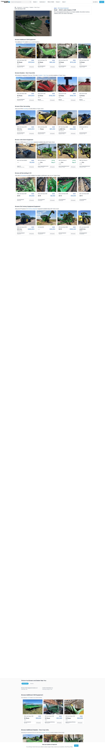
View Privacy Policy (69, 746)
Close (76, 745)
